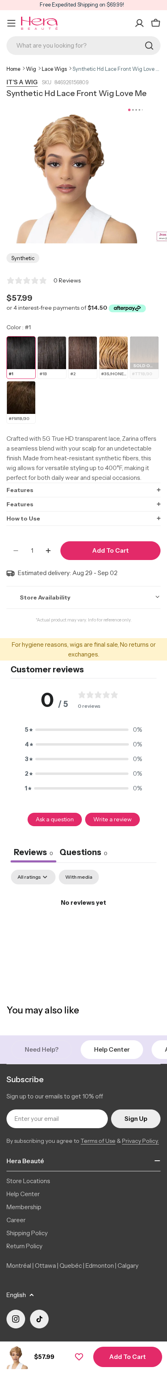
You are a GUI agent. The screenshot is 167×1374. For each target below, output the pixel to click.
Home (13, 69)
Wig (31, 69)
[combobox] (83, 45)
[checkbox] (79, 877)
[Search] (149, 45)
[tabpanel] (83, 930)
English (16, 1295)
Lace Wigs (54, 69)
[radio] (21, 357)
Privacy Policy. (140, 1140)
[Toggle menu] (11, 23)
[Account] (139, 23)
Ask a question (55, 819)
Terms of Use (98, 1140)
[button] (83, 490)
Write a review (112, 819)
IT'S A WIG (22, 82)
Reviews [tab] (33, 852)
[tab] (83, 853)
